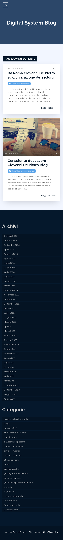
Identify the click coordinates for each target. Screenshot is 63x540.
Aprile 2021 (9, 376)
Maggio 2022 (10, 322)
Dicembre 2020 (11, 385)
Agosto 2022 (10, 308)
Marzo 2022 (9, 331)
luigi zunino (9, 491)
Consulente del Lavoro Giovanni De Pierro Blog (28, 163)
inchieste (8, 487)
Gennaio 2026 (10, 236)
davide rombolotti (12, 455)
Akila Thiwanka (50, 532)
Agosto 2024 (10, 258)
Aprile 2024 (9, 272)
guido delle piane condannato (18, 482)
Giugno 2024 (10, 267)
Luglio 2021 (9, 362)
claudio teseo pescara (14, 442)
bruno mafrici (10, 428)
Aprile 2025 (9, 249)
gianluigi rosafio (11, 469)
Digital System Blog (31, 23)
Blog (14, 171)
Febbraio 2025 (11, 254)
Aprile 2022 (9, 326)
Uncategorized (11, 509)
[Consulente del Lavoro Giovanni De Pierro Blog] (31, 137)
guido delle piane (12, 478)
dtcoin (7, 464)
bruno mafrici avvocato (15, 433)
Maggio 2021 (10, 372)
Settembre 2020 (12, 390)
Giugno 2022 (10, 317)
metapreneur (10, 500)
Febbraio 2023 (11, 290)
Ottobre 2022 (10, 299)
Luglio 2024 (9, 263)
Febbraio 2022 (11, 335)
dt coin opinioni (11, 460)
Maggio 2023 (10, 281)
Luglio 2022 (9, 313)
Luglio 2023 (9, 276)
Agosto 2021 (9, 358)
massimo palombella (13, 496)
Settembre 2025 (11, 245)
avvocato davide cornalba (16, 419)
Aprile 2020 (9, 399)
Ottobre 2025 (10, 240)
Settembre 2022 (11, 304)
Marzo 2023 (9, 286)
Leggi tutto (47, 108)
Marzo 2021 (9, 381)
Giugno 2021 (9, 367)
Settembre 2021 (11, 353)
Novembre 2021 (11, 344)
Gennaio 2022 (10, 340)
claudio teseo (10, 437)
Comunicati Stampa (20, 83)
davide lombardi (12, 451)
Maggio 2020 (10, 394)
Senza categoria (12, 505)
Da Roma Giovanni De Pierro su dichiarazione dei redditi (31, 75)
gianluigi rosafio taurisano (16, 473)
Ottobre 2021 (10, 349)
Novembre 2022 (11, 295)
